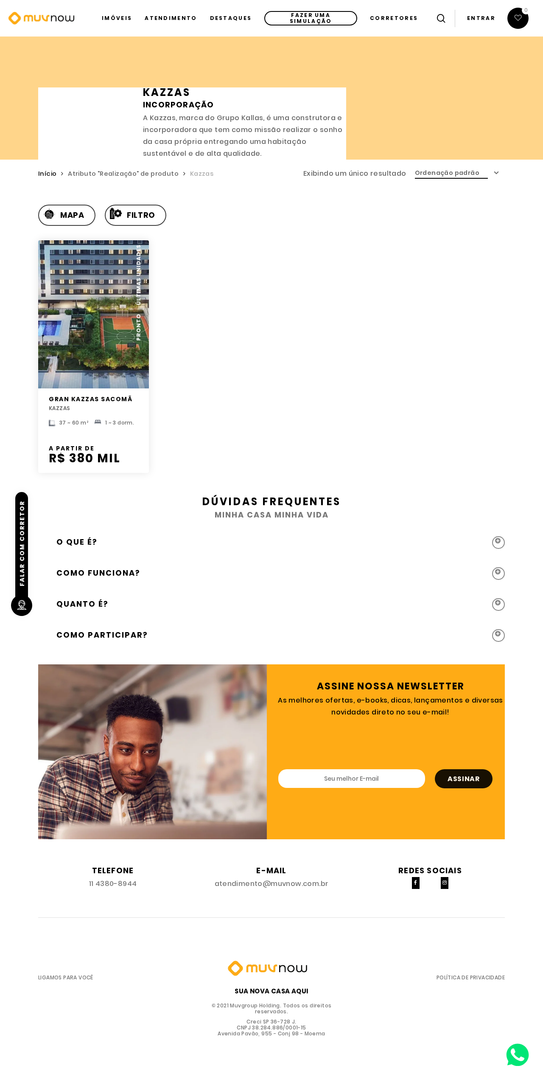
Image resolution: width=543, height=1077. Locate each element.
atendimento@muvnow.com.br (272, 884)
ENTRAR (481, 18)
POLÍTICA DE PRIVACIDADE (471, 977)
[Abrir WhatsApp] (518, 1052)
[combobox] (460, 173)
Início (47, 173)
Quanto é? (82, 604)
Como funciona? (98, 573)
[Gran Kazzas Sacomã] (93, 314)
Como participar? (102, 635)
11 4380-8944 (113, 884)
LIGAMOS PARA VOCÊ (65, 977)
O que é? (77, 542)
